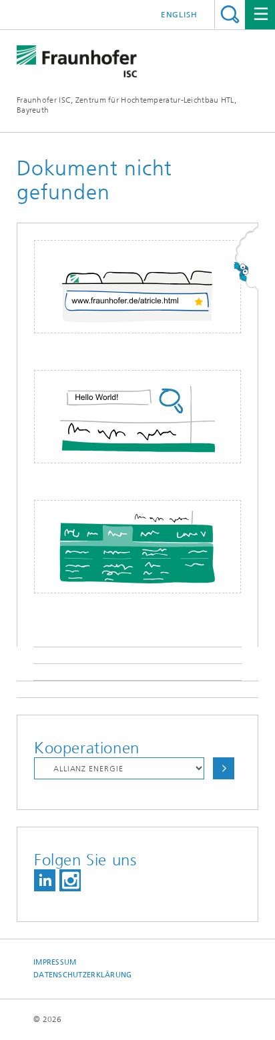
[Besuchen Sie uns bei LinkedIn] (44, 880)
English (179, 14)
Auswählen (223, 768)
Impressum (54, 962)
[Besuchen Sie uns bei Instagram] (70, 880)
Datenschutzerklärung (82, 975)
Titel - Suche (230, 14)
